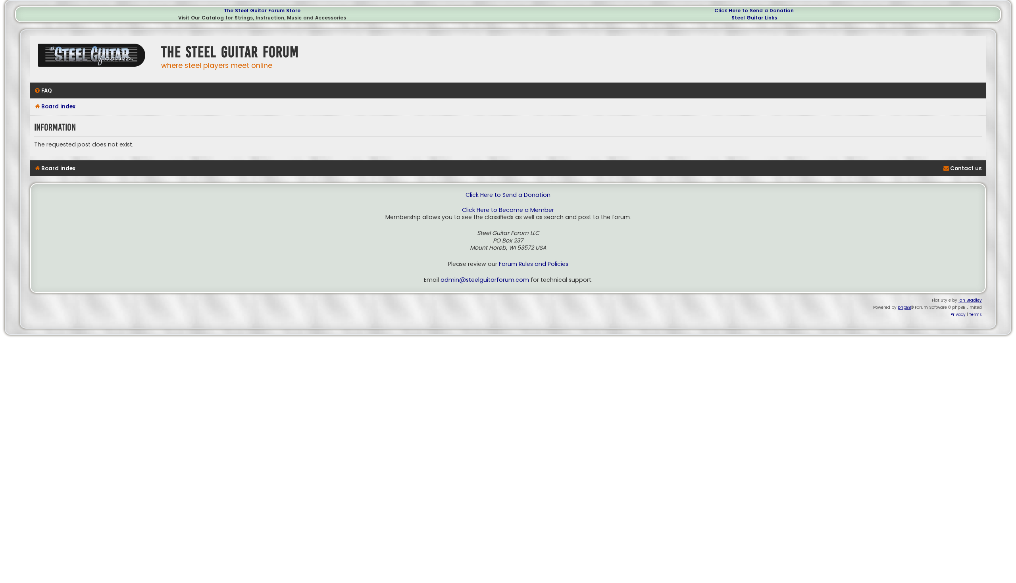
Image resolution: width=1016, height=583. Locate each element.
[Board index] (93, 58)
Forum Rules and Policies (533, 264)
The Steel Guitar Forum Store (262, 10)
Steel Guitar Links (754, 17)
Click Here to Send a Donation (754, 10)
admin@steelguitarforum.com (485, 280)
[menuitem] (43, 90)
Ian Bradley (970, 300)
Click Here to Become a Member (508, 210)
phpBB (904, 307)
